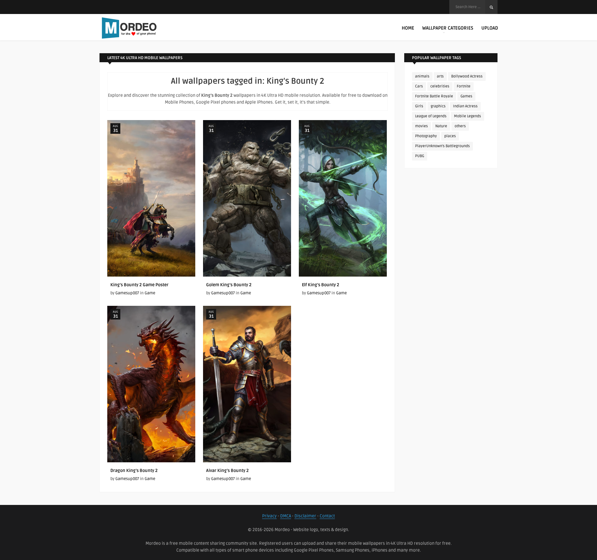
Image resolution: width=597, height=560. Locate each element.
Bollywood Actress (467, 76)
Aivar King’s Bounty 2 (227, 470)
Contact (327, 516)
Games (466, 96)
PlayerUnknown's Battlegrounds (442, 146)
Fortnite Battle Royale (434, 96)
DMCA (285, 516)
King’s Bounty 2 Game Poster (139, 284)
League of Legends (431, 116)
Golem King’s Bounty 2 (229, 284)
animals (422, 76)
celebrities (439, 86)
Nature (441, 126)
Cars (419, 86)
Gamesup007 (127, 293)
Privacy (269, 516)
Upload (489, 28)
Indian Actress (465, 106)
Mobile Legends (467, 116)
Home (408, 28)
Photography (426, 136)
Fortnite (463, 86)
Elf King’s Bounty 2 (320, 284)
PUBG (419, 156)
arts (440, 76)
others (460, 126)
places (450, 136)
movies (421, 126)
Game (150, 293)
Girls (419, 106)
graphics (438, 106)
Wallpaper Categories (447, 28)
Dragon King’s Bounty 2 (134, 470)
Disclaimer (305, 516)
